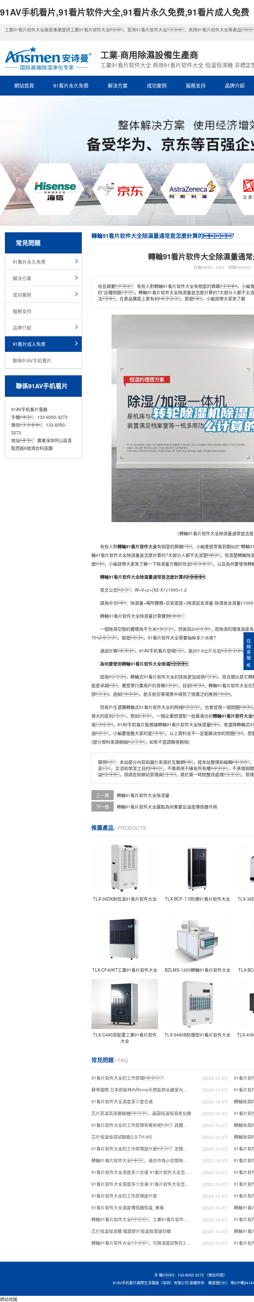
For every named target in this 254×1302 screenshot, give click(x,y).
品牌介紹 (22, 327)
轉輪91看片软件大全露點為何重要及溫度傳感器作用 (167, 806)
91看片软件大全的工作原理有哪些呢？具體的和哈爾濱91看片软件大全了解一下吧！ (141, 1125)
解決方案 (118, 85)
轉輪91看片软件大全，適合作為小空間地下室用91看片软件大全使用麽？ (141, 1160)
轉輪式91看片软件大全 (152, 676)
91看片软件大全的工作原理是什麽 (124, 1195)
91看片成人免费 (29, 344)
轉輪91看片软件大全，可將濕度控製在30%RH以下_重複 (141, 1243)
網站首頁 (24, 85)
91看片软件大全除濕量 (131, 616)
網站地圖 (8, 1299)
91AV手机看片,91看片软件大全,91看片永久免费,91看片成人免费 (124, 12)
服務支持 (196, 85)
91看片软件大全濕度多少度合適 (122, 1101)
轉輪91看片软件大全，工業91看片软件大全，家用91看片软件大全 (141, 1219)
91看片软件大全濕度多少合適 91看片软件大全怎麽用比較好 (141, 1172)
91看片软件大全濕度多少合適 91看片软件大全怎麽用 (141, 1184)
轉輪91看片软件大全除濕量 (143, 795)
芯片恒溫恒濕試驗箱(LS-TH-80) (121, 1137)
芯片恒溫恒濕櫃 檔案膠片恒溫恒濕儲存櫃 (131, 1231)
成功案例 (157, 85)
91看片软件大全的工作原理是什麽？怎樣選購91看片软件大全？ (141, 1148)
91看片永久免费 (71, 85)
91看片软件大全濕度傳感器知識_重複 (127, 1207)
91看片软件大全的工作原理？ (128, 1078)
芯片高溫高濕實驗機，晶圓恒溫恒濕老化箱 (141, 1113)
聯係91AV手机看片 (32, 360)
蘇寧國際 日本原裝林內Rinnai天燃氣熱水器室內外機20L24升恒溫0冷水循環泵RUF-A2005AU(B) (141, 1089)
